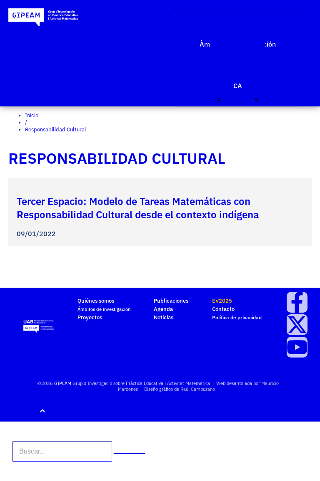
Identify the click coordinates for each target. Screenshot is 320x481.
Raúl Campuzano (197, 389)
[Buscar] (129, 453)
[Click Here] (238, 11)
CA (237, 85)
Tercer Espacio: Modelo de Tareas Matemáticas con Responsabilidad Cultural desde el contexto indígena (138, 208)
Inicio (31, 115)
